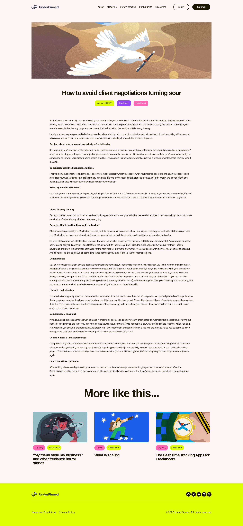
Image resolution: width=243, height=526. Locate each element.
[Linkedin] (204, 494)
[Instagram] (209, 494)
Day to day (39, 448)
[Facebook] (188, 494)
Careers (100, 448)
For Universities (128, 7)
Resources (160, 7)
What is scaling (107, 455)
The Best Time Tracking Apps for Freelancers (182, 457)
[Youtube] (199, 494)
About (101, 7)
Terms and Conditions (44, 512)
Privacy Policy (67, 512)
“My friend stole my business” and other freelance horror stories (58, 459)
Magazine (112, 7)
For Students (145, 7)
